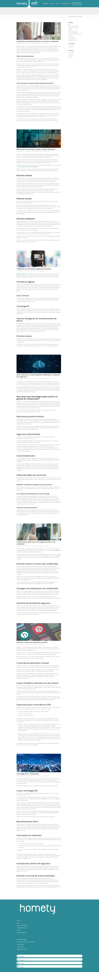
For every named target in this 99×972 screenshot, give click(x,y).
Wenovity (23, 743)
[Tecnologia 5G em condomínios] (39, 763)
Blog (69, 24)
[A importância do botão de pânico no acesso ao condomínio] (39, 31)
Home (76, 16)
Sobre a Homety (71, 37)
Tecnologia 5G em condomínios (28, 774)
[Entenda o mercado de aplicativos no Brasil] (39, 632)
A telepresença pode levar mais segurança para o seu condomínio (36, 543)
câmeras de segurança (36, 866)
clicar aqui (58, 887)
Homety (35, 240)
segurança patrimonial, (31, 812)
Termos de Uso (71, 38)
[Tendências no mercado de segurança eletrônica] (39, 258)
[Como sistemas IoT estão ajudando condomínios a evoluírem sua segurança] (39, 364)
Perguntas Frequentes (73, 30)
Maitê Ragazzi (47, 43)
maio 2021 (70, 55)
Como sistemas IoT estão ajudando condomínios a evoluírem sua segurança (38, 376)
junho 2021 (70, 54)
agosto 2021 (71, 52)
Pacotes (70, 29)
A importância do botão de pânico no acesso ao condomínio (38, 41)
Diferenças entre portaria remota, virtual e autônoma (36, 149)
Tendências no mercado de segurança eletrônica (34, 269)
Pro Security (41, 240)
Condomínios (35, 43)
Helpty (19, 734)
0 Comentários (27, 43)
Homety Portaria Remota (73, 26)
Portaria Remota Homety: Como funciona (26, 941)
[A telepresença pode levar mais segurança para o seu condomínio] (39, 532)
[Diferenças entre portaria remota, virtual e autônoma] (39, 138)
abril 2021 (70, 57)
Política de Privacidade (73, 32)
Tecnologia (40, 43)
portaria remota (21, 878)
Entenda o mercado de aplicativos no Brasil (32, 642)
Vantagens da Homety (73, 40)
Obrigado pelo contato (73, 27)
